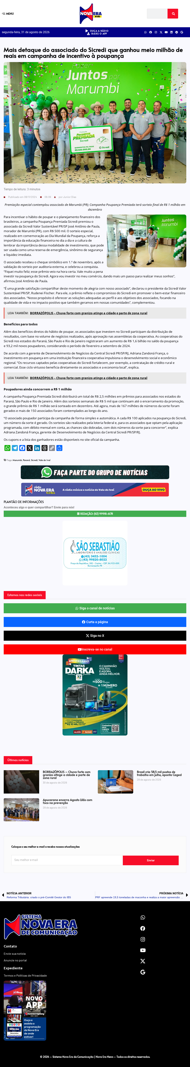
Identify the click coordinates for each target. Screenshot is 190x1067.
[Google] (181, 32)
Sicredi (34, 460)
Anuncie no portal (15, 960)
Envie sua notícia (15, 953)
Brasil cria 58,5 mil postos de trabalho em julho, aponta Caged (159, 773)
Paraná (26, 460)
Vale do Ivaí (44, 460)
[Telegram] (176, 32)
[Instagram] (155, 32)
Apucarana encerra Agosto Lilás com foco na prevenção (67, 801)
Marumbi (17, 460)
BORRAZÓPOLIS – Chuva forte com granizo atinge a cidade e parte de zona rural (66, 775)
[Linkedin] (171, 32)
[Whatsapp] (145, 32)
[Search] (173, 14)
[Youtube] (166, 32)
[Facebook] (150, 32)
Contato (10, 946)
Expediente (13, 968)
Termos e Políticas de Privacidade (25, 975)
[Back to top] (95, 1049)
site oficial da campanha (102, 439)
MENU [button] (10, 13)
